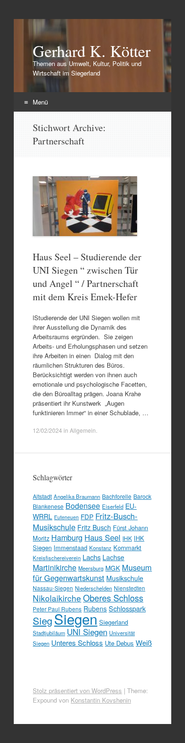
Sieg (42, 620)
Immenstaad (70, 547)
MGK (112, 567)
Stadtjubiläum (49, 633)
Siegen (75, 619)
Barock (142, 496)
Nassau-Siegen (53, 588)
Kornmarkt (127, 547)
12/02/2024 (47, 430)
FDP (87, 516)
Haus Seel (102, 537)
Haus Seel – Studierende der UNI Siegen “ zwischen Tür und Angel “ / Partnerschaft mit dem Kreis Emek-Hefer (87, 276)
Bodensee (82, 505)
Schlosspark (127, 608)
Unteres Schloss (77, 642)
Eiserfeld (112, 506)
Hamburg (67, 537)
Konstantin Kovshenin (101, 700)
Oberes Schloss (113, 597)
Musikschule (124, 578)
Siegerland (113, 622)
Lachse (113, 557)
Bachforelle (116, 496)
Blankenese (48, 506)
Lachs (92, 557)
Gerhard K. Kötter (91, 51)
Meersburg (90, 568)
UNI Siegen (87, 632)
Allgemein (83, 430)
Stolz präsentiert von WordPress (77, 690)
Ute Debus (119, 643)
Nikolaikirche (57, 598)
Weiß (144, 643)
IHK (127, 538)
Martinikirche (54, 567)
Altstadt (42, 496)
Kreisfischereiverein (57, 558)
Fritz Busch (94, 527)
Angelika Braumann (77, 496)
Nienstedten (129, 588)
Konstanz (100, 548)
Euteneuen (66, 517)
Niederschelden (93, 588)
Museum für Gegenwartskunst (92, 572)
